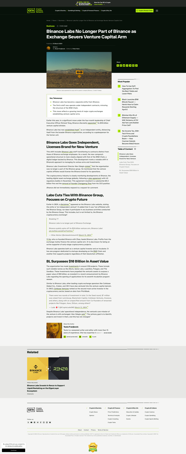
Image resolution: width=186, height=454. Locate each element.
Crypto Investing (113, 419)
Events (128, 419)
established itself (72, 130)
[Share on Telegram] (130, 65)
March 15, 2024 (85, 235)
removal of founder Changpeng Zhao (77, 183)
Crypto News (93, 412)
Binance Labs (67, 152)
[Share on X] (118, 65)
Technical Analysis (114, 415)
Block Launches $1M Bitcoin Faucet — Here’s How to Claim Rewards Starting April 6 (130, 104)
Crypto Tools (112, 422)
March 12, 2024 (81, 307)
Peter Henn (76, 49)
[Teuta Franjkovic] (54, 330)
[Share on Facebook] (127, 65)
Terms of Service (103, 430)
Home (48, 20)
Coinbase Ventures (61, 289)
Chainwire (30, 394)
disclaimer (64, 204)
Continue (13, 450)
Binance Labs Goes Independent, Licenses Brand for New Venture (127, 156)
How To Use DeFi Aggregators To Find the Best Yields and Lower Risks (130, 90)
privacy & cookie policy (15, 446)
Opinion (91, 415)
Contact (86, 430)
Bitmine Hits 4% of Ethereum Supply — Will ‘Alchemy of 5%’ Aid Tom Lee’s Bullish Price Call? (130, 120)
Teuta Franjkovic (60, 49)
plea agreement (95, 178)
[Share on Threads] (121, 65)
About (80, 430)
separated (92, 123)
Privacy (93, 430)
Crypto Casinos (149, 412)
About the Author (69, 324)
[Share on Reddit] (124, 65)
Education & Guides (132, 412)
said (83, 314)
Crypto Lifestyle (131, 415)
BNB (95, 251)
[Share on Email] (133, 65)
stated (87, 166)
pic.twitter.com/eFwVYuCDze (61, 231)
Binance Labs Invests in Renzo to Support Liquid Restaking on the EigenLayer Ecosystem (46, 388)
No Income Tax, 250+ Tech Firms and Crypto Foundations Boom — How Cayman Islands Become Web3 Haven (130, 137)
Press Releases (32, 382)
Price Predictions (113, 412)
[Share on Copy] (136, 65)
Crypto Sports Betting (151, 419)
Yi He (48, 239)
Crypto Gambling (150, 415)
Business (62, 20)
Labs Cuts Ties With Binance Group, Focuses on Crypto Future (129, 164)
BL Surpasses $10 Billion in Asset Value (129, 172)
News (54, 20)
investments (74, 266)
